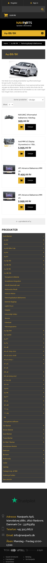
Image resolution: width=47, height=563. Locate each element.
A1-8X (24, 240)
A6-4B (24, 347)
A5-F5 (24, 343)
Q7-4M (24, 405)
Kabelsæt (8, 322)
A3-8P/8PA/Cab (24, 248)
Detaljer (30, 127)
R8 (5, 417)
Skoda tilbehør (23, 430)
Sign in (35, 3)
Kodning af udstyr (9, 475)
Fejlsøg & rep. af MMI (10, 471)
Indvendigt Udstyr (11, 314)
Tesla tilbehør (23, 438)
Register (14, 3)
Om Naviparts (30, 559)
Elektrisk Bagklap (11, 302)
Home (6, 43)
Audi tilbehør (23, 236)
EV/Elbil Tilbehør (23, 442)
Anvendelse (10, 562)
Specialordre (7, 479)
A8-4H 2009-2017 (24, 376)
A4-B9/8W (24, 331)
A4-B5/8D (24, 261)
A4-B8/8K (14, 43)
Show (5, 104)
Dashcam (23, 450)
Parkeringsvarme (10, 326)
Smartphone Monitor (10, 446)
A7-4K (6, 368)
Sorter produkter (20, 100)
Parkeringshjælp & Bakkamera (15, 298)
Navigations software (11, 421)
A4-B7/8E (24, 269)
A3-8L (24, 244)
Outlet (23, 463)
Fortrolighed (10, 559)
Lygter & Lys (9, 306)
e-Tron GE (24, 380)
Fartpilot (7, 310)
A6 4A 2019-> (24, 359)
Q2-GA (24, 384)
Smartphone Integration (13, 281)
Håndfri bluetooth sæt (12, 285)
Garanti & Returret (12, 557)
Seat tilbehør (23, 434)
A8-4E (24, 372)
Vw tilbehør (23, 426)
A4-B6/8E (24, 265)
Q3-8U (24, 388)
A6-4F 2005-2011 (24, 351)
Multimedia (23, 459)
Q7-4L (24, 401)
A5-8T (24, 339)
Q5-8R (24, 392)
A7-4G (24, 364)
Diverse (7, 318)
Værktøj (5, 467)
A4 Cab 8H (24, 335)
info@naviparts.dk (24, 535)
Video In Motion (10, 293)
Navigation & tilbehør (12, 277)
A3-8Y (24, 256)
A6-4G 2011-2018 (24, 355)
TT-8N (24, 413)
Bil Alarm (23, 454)
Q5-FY (24, 397)
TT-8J (24, 409)
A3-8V (24, 252)
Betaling (28, 557)
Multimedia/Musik (11, 289)
